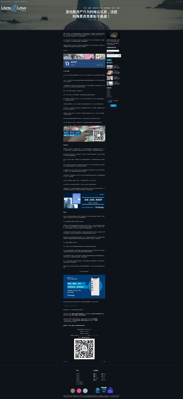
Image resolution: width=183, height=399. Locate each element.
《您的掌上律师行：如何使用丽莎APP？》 (70, 305)
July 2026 (108, 89)
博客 (95, 19)
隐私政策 (77, 379)
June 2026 (108, 91)
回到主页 (77, 373)
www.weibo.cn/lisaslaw (94, 335)
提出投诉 (77, 375)
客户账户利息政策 (79, 381)
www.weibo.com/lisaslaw (83, 335)
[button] (180, 1)
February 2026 (109, 96)
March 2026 (109, 95)
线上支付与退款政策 (79, 383)
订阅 (113, 59)
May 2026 (108, 92)
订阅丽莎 (77, 377)
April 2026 (108, 93)
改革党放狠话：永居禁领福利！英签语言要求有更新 (116, 78)
